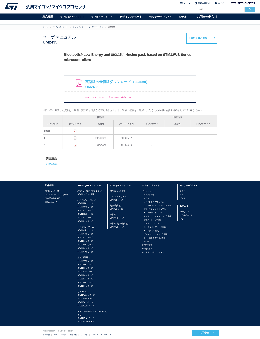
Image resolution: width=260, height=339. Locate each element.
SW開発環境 (147, 249)
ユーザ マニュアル (95, 27)
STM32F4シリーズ (85, 218)
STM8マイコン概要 (117, 191)
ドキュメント (78, 27)
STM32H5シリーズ (85, 214)
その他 (146, 241)
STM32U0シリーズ (85, 282)
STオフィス (184, 212)
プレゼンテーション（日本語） (156, 234)
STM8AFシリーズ (117, 218)
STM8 (102, 16)
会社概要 (46, 335)
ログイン (222, 3)
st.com (187, 3)
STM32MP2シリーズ (85, 318)
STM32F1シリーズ (85, 241)
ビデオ (183, 16)
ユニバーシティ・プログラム (57, 195)
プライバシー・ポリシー (101, 335)
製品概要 (47, 16)
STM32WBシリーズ (85, 299)
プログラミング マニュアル (155, 209)
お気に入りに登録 (197, 38)
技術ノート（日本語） (153, 220)
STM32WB (52, 164)
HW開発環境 (147, 245)
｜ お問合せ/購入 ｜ (206, 16)
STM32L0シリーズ (85, 286)
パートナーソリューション (153, 252)
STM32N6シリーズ (85, 203)
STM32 (72, 16)
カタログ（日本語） (152, 231)
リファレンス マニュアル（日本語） (158, 205)
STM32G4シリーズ (85, 234)
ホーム (45, 27)
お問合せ (205, 332)
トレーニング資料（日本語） (155, 238)
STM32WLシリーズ (85, 302)
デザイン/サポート (131, 16)
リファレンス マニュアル (154, 202)
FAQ (181, 219)
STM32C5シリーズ (85, 230)
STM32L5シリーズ (85, 268)
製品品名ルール (51, 202)
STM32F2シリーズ (85, 221)
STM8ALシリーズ (117, 227)
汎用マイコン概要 (52, 191)
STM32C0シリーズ (85, 252)
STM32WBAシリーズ (86, 295)
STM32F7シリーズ (85, 210)
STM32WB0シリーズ (85, 306)
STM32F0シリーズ (85, 248)
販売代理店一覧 (186, 215)
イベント (183, 195)
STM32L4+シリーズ (85, 272)
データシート (149, 195)
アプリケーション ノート (154, 213)
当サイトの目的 (60, 335)
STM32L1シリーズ (85, 279)
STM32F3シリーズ (85, 237)
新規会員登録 (204, 3)
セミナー (183, 191)
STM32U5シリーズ (85, 264)
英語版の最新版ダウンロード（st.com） (117, 84)
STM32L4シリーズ (85, 275)
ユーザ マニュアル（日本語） (156, 227)
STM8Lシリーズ (116, 209)
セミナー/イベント (160, 16)
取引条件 (84, 335)
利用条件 (73, 335)
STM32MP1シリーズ (85, 322)
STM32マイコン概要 (85, 194)
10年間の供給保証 (52, 198)
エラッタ (147, 198)
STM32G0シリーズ (85, 245)
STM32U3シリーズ (85, 261)
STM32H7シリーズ (85, 207)
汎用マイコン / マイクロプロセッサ (55, 6)
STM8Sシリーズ (116, 200)
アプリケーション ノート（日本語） (158, 216)
